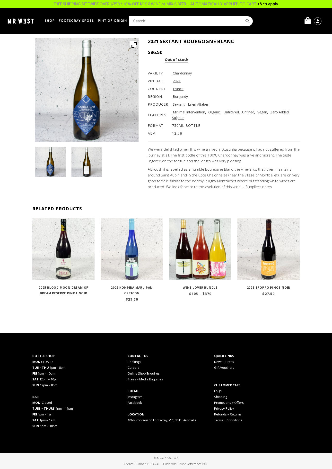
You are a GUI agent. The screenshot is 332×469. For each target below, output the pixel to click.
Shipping (220, 397)
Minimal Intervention (189, 112)
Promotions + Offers (229, 402)
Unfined (248, 112)
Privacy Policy (224, 408)
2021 (177, 81)
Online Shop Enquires (144, 373)
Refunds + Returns (228, 414)
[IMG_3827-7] (50, 162)
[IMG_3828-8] (86, 162)
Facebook (135, 402)
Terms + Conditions (228, 420)
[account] (318, 20)
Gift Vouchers (224, 367)
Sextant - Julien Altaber (190, 104)
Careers (134, 367)
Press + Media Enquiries (145, 379)
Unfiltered (231, 112)
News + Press (224, 361)
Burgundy (180, 96)
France (178, 88)
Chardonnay (182, 73)
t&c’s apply (268, 4)
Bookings (134, 361)
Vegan (262, 112)
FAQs (218, 391)
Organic (214, 112)
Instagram (135, 397)
